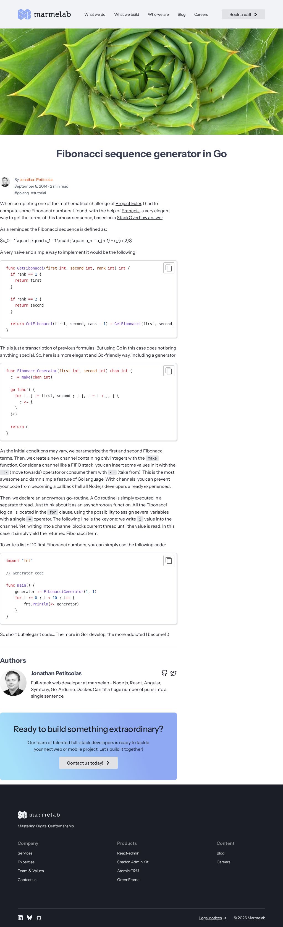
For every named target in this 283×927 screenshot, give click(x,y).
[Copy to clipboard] (168, 267)
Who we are (158, 14)
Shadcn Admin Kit (132, 862)
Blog (181, 14)
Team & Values (31, 871)
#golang (21, 192)
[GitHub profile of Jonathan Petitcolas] (164, 673)
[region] (88, 299)
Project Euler (128, 203)
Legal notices (210, 918)
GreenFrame (128, 879)
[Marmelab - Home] (44, 14)
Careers (201, 14)
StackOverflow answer (140, 217)
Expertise (26, 862)
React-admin (128, 853)
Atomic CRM (128, 871)
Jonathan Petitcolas (36, 179)
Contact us (27, 879)
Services (25, 853)
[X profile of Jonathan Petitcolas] (173, 673)
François (131, 210)
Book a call (240, 14)
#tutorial (38, 192)
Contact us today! (85, 763)
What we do (94, 14)
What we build (126, 14)
